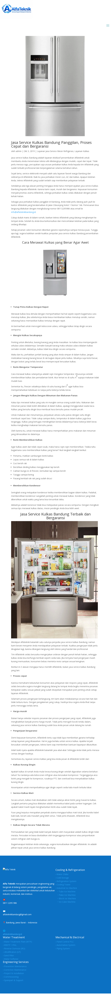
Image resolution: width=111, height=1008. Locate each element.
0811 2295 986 (10, 903)
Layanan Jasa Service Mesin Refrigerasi (55, 151)
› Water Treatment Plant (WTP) (17, 941)
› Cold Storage (62, 877)
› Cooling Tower (63, 884)
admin (19, 151)
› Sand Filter (8, 955)
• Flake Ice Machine (66, 895)
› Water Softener (10, 959)
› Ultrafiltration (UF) (12, 952)
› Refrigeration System (66, 881)
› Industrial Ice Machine (66, 888)
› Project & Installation (13, 973)
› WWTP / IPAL (10, 945)
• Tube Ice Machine (65, 891)
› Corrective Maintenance (14, 969)
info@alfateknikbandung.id (23, 212)
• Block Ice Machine (66, 898)
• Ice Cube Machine (65, 901)
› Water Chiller (62, 874)
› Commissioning (10, 976)
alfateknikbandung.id (12, 934)
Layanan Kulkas (82, 151)
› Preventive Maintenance (15, 966)
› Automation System (65, 945)
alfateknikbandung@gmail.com (17, 914)
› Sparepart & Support (13, 980)
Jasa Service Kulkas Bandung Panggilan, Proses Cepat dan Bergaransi (51, 144)
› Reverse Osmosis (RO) (14, 948)
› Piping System (63, 948)
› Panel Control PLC (65, 941)
